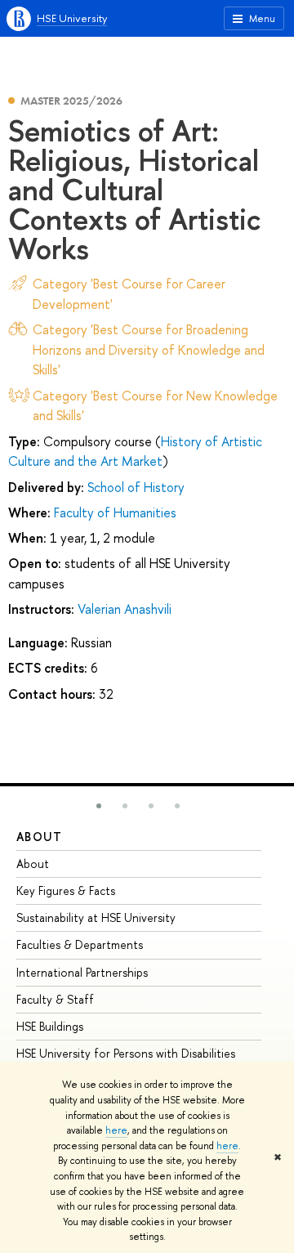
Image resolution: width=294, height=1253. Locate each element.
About (39, 836)
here (116, 1130)
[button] (99, 806)
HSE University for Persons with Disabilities (125, 1053)
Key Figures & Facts (65, 890)
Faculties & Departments (79, 944)
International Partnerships (82, 972)
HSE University (72, 18)
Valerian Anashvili (125, 609)
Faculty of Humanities (115, 512)
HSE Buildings (49, 1026)
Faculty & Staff (55, 999)
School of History (136, 487)
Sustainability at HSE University (96, 917)
